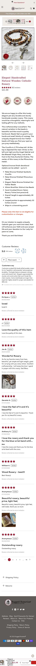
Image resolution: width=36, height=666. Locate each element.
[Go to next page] (30, 559)
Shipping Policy (12, 625)
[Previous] (13, 62)
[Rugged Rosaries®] (18, 8)
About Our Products (26, 618)
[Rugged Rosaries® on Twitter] (21, 612)
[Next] (23, 62)
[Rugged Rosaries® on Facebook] (12, 612)
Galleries (5, 616)
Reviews (6, 618)
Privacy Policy (11, 627)
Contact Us (16, 621)
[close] (34, 3)
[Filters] (4, 260)
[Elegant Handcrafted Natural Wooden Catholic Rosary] (18, 44)
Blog (11, 616)
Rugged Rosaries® (20, 636)
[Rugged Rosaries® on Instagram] (15, 612)
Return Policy (24, 625)
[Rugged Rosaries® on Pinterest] (18, 612)
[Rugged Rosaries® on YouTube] (23, 612)
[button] (6, 87)
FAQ (22, 621)
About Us (13, 618)
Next (27, 21)
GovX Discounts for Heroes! (24, 616)
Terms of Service (24, 627)
